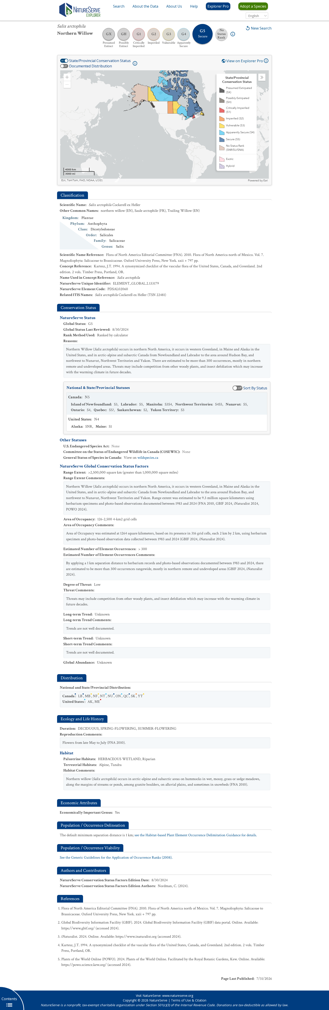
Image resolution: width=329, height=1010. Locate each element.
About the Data (145, 6)
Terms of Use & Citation (188, 1000)
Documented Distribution (90, 66)
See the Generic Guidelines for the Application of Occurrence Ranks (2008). (116, 857)
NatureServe (158, 1000)
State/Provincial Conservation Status (100, 60)
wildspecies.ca (147, 457)
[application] (164, 126)
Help (194, 6)
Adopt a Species (253, 6)
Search (118, 6)
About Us (174, 6)
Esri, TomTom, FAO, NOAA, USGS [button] (82, 180)
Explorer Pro (218, 6)
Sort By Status (255, 388)
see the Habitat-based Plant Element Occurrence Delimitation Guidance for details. (196, 835)
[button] (67, 77)
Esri (265, 180)
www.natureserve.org (177, 995)
